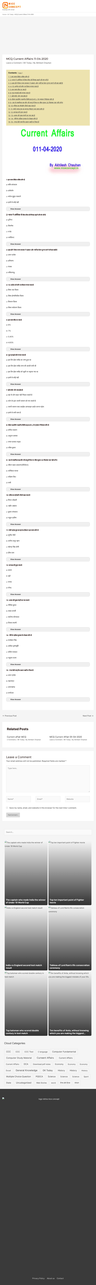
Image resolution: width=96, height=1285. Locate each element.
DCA (26, 1064)
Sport (86, 1077)
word (53, 1083)
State (8, 1082)
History (61, 1070)
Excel (8, 1070)
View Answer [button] (15, 209)
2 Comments (11, 740)
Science (51, 1076)
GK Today (27, 63)
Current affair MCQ (16, 737)
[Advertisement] (48, 34)
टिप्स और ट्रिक (65, 1083)
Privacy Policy (38, 1278)
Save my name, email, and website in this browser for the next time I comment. (43, 808)
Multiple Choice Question (18, 1076)
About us (51, 1278)
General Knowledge (26, 1070)
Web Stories (41, 1083)
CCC (8, 1051)
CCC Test (28, 1052)
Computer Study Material (19, 1058)
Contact (60, 1278)
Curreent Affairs (45, 1057)
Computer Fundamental (64, 1051)
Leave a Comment (14, 63)
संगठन (77, 1083)
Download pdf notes (41, 1064)
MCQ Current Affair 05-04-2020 (66, 737)
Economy (59, 1064)
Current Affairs (66, 1058)
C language (43, 1052)
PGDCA (39, 1076)
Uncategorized (23, 1082)
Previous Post (10, 716)
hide (20, 73)
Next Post (88, 716)
